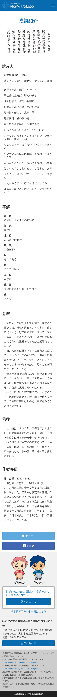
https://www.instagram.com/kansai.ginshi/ (22, 668)
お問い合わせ (28, 643)
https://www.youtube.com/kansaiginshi (21, 662)
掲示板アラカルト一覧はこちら (28, 611)
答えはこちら (28, 601)
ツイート (30, 535)
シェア (30, 546)
